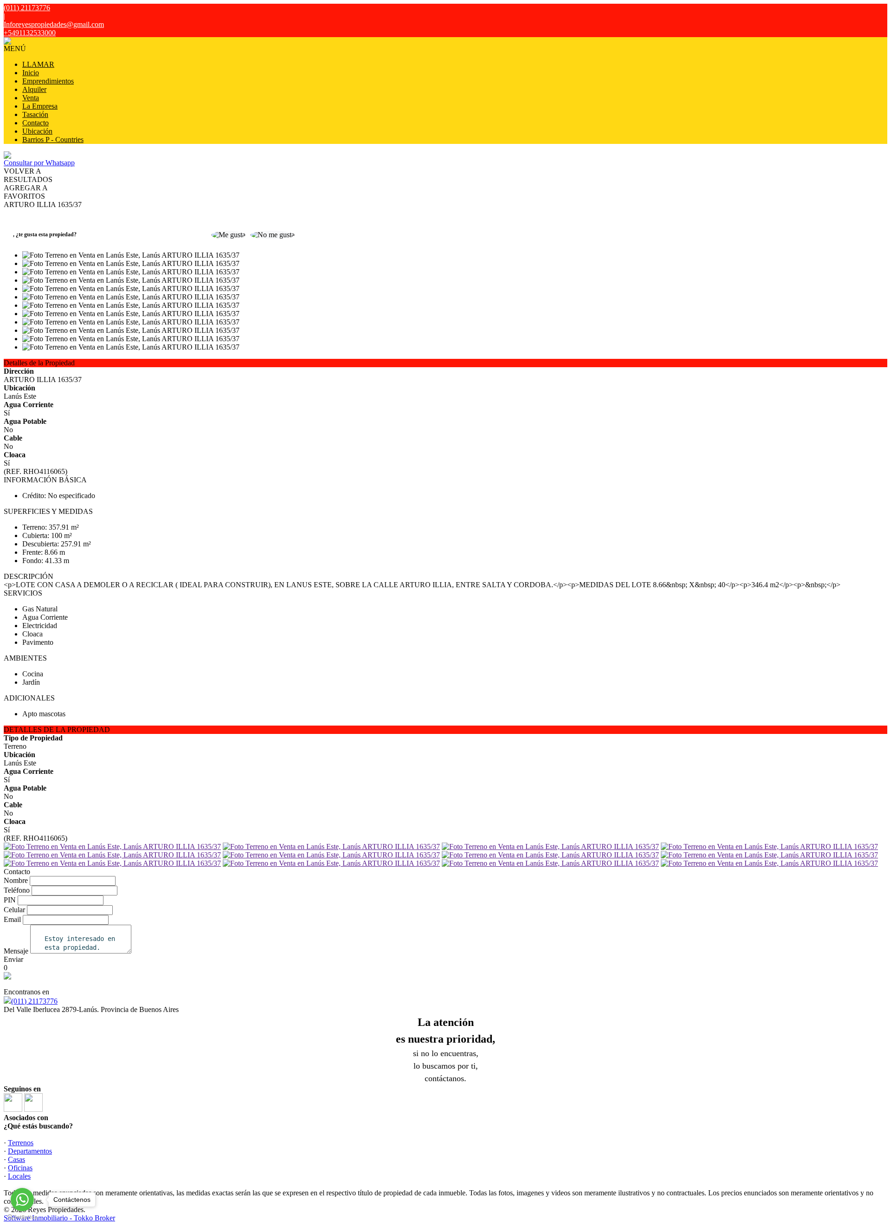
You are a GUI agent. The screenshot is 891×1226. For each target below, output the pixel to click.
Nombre (16, 880)
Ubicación (37, 131)
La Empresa (40, 106)
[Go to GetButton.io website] (22, 1217)
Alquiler (34, 89)
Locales (19, 1176)
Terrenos (20, 1143)
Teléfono (17, 890)
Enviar (13, 959)
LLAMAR (38, 64)
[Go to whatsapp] (22, 1199)
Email (12, 919)
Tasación (35, 114)
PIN (10, 900)
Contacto (35, 123)
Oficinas (20, 1168)
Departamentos (30, 1151)
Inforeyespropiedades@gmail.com (54, 24)
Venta (30, 98)
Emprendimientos (48, 81)
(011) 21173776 (34, 1001)
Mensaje (16, 951)
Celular (14, 910)
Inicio (30, 73)
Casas (16, 1159)
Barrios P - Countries (53, 139)
